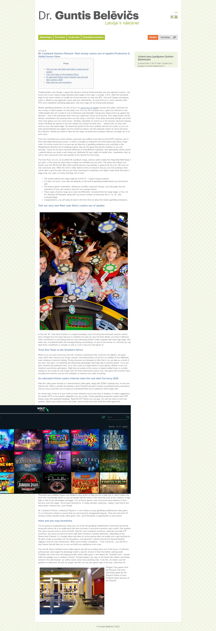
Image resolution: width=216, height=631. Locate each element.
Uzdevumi (73, 37)
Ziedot (153, 37)
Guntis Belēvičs (106, 626)
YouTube (176, 17)
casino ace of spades (89, 108)
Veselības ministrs (93, 37)
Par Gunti (60, 37)
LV (174, 13)
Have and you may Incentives (59, 82)
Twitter (172, 17)
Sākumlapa (46, 37)
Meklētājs (165, 37)
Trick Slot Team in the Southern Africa (62, 74)
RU (176, 13)
